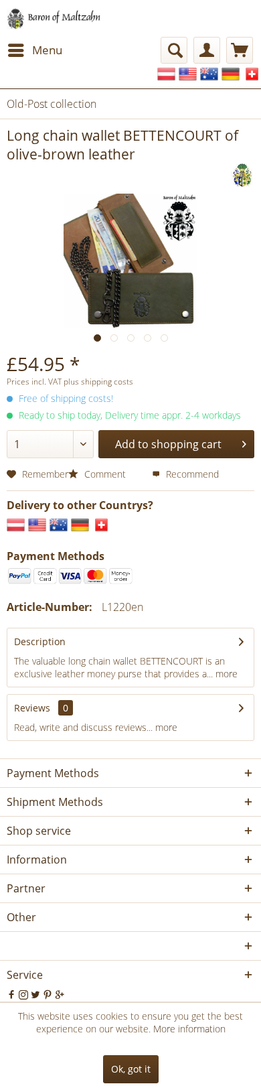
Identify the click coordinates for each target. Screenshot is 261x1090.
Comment (105, 474)
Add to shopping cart (168, 444)
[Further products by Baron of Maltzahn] (242, 175)
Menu (47, 50)
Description (40, 641)
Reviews (32, 707)
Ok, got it (131, 1069)
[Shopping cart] (239, 50)
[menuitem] (34, 50)
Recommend (191, 474)
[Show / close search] (174, 50)
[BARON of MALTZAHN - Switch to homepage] (62, 18)
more (225, 673)
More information (189, 1028)
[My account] (206, 50)
